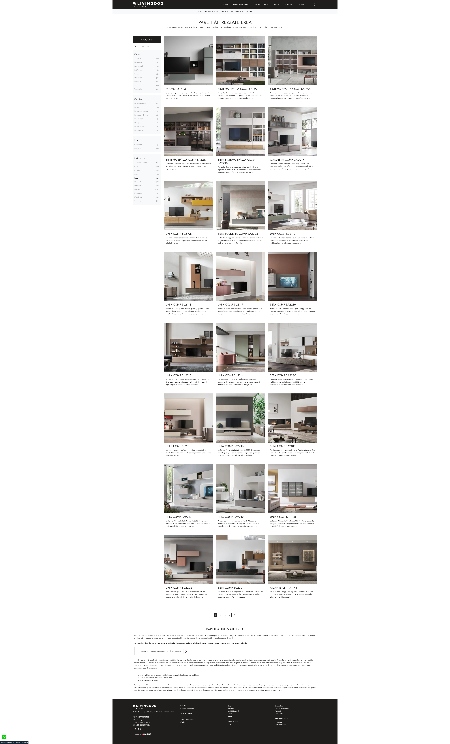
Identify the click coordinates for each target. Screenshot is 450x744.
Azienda (226, 4)
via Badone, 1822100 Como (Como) (141, 721)
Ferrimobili (138, 66)
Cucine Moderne (187, 708)
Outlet (257, 4)
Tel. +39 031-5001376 (141, 725)
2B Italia (137, 58)
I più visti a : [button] (139, 158)
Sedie (230, 716)
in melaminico (140, 103)
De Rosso (138, 62)
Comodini (279, 706)
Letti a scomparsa (282, 708)
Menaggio (138, 193)
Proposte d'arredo (241, 4)
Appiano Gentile (141, 162)
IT (308, 4)
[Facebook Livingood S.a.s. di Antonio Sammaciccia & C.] (135, 728)
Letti (229, 724)
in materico (138, 130)
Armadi (278, 711)
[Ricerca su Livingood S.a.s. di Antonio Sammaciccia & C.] (314, 4)
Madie (182, 722)
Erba (136, 178)
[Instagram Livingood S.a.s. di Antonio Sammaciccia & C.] (139, 728)
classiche (138, 144)
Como (136, 174)
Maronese (138, 77)
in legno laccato (141, 126)
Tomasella (138, 89)
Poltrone (231, 708)
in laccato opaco (141, 115)
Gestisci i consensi (21, 742)
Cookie (9, 742)
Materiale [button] (138, 99)
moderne (138, 148)
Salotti (230, 706)
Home (200, 11)
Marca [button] (137, 54)
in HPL (137, 107)
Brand (277, 4)
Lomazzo (137, 185)
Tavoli (230, 713)
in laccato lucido (141, 111)
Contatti (300, 4)
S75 (135, 85)
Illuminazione (280, 722)
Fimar (136, 74)
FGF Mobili (138, 70)
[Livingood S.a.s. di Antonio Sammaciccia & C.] (144, 706)
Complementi (280, 724)
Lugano (137, 189)
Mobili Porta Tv (234, 711)
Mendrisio (138, 197)
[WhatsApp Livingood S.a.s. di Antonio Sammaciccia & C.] (4, 737)
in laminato (139, 118)
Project (267, 4)
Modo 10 (138, 81)
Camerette (279, 713)
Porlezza (137, 201)
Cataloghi (288, 4)
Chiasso (137, 170)
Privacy (3, 742)
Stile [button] (136, 140)
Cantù (136, 166)
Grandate (138, 182)
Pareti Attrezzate (226, 11)
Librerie (183, 717)
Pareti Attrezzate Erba (243, 11)
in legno (137, 122)
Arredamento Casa (211, 11)
